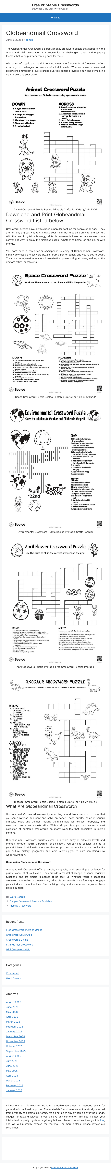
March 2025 (13, 1080)
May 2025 (12, 1070)
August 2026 (13, 1002)
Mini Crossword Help (18, 949)
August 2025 (13, 1056)
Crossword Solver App (19, 934)
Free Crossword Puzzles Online (24, 929)
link (102, 1120)
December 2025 (15, 1036)
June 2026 (12, 1007)
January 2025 (14, 1090)
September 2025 (16, 1051)
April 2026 (12, 1016)
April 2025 (12, 1075)
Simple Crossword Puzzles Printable (31, 901)
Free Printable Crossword (64, 1167)
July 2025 (11, 1061)
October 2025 (14, 1046)
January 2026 (14, 1031)
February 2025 (14, 1085)
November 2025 (15, 1041)
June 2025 (12, 1065)
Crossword (12, 973)
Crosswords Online (17, 939)
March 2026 (13, 1021)
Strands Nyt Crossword (19, 944)
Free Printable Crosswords (55, 5)
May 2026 (12, 1012)
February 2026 (14, 1026)
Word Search (17, 896)
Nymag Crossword (21, 905)
